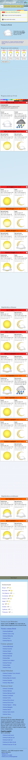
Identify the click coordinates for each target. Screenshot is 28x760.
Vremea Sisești (7, 651)
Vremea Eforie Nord (8, 700)
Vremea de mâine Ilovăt (9, 742)
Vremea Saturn (7, 709)
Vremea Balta (6, 665)
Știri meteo (13, 6)
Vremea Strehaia (7, 680)
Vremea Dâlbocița (8, 636)
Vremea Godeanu (7, 653)
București (4, 590)
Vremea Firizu (6, 638)
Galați (3, 601)
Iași (3, 604)
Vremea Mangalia (7, 707)
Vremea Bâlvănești (8, 646)
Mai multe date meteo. (9, 19)
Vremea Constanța (8, 688)
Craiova (4, 598)
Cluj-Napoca (5, 593)
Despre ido (5, 753)
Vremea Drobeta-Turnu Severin (11, 673)
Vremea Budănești (8, 631)
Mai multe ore (5, 61)
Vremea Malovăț (7, 656)
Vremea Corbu (7, 698)
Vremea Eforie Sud (8, 702)
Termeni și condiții (7, 755)
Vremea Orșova (7, 675)
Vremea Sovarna (7, 648)
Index (2, 6)
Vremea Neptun (7, 705)
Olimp (14, 705)
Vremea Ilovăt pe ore (8, 737)
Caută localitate (7, 6)
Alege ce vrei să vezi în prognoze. (12, 15)
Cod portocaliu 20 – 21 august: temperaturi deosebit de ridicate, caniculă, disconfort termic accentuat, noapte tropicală (13, 42)
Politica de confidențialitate (9, 756)
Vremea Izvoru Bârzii (8, 660)
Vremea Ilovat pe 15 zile (9, 744)
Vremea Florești (7, 663)
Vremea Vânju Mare (8, 682)
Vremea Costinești (8, 695)
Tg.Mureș (4, 609)
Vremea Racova (7, 640)
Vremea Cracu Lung (8, 633)
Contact (18, 6)
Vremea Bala (6, 658)
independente (8, 729)
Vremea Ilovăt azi (7, 740)
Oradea (4, 607)
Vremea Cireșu (7, 667)
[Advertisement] (14, 78)
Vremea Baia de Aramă (9, 678)
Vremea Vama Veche (8, 712)
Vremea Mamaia (7, 691)
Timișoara (5, 612)
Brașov (4, 588)
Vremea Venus (7, 714)
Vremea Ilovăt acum (8, 735)
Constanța (5, 596)
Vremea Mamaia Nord (9, 693)
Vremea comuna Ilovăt (8, 628)
